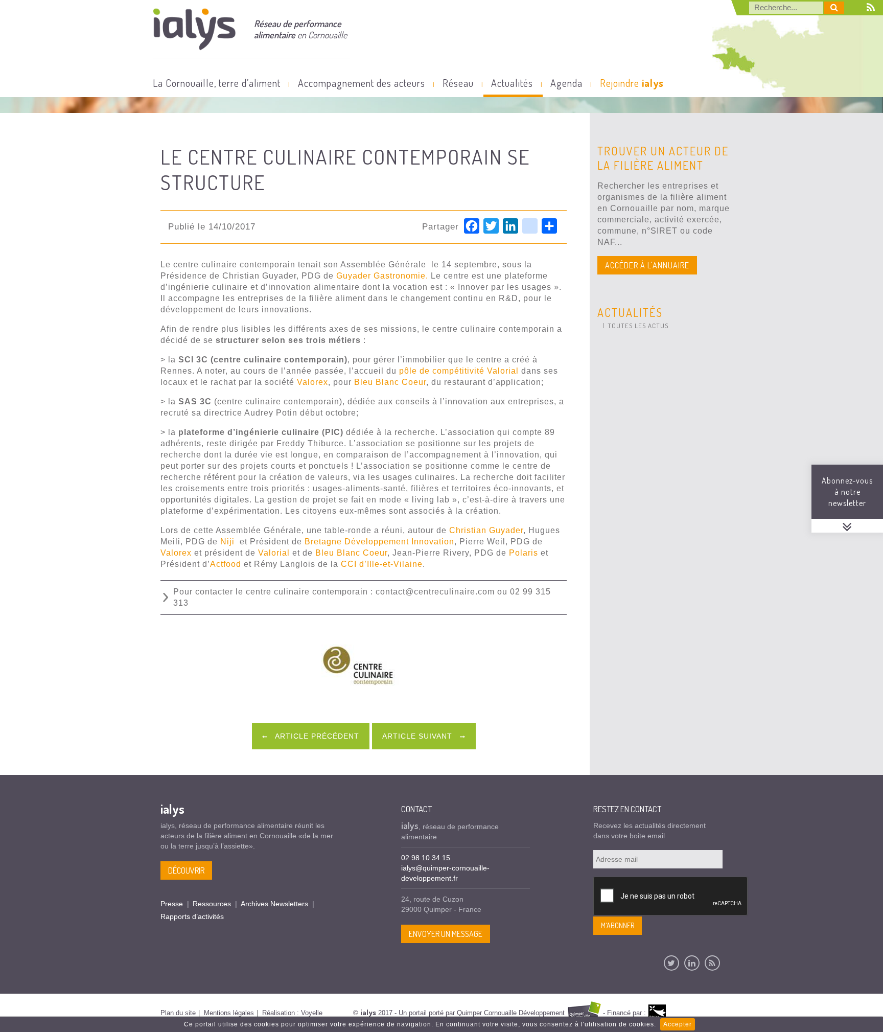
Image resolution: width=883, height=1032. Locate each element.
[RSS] (712, 963)
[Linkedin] (692, 963)
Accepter (677, 1024)
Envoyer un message (445, 934)
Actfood (225, 564)
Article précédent (316, 736)
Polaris (523, 552)
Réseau (458, 82)
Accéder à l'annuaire (647, 265)
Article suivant (418, 736)
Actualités (512, 82)
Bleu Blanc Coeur (390, 382)
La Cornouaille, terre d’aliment (217, 82)
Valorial (274, 552)
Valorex (312, 382)
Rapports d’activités (192, 916)
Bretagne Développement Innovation (379, 541)
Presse (171, 904)
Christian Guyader (486, 530)
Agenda (566, 82)
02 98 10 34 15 (425, 858)
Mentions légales (229, 1013)
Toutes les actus (638, 326)
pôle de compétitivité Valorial (460, 370)
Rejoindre (632, 82)
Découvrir (186, 870)
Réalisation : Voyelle (292, 1013)
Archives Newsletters (274, 904)
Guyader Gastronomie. (382, 275)
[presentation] (671, 896)
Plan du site (178, 1013)
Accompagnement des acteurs (361, 82)
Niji (227, 541)
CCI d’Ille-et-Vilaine (382, 564)
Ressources (212, 904)
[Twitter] (671, 963)
